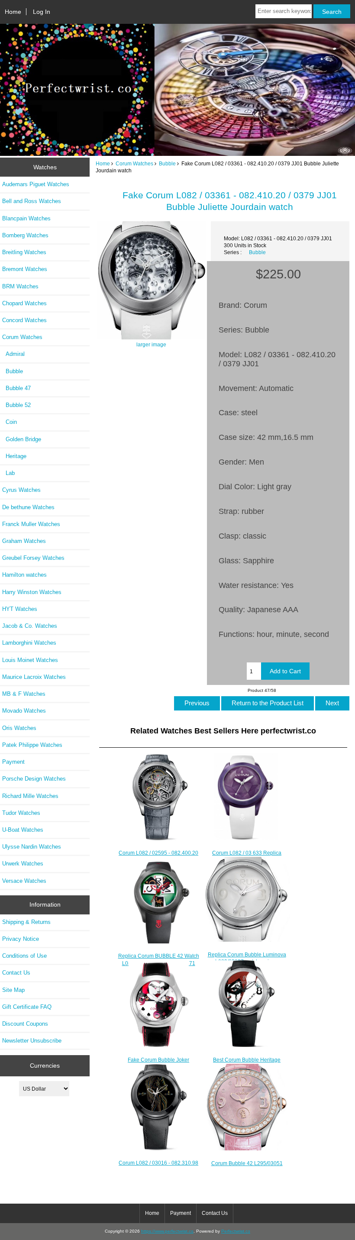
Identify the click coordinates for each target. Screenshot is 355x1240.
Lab (8, 473)
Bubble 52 (16, 405)
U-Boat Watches (22, 830)
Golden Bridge (21, 439)
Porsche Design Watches (34, 778)
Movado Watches (24, 710)
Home (13, 11)
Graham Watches (24, 541)
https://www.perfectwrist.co (167, 1231)
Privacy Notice (20, 939)
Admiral (13, 354)
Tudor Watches (21, 813)
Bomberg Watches (25, 235)
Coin (9, 422)
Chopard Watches (24, 303)
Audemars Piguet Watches (35, 184)
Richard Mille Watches (30, 796)
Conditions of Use (24, 956)
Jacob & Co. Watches (29, 626)
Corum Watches (134, 163)
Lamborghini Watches (29, 642)
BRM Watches (20, 286)
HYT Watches (19, 609)
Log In (41, 11)
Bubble (167, 163)
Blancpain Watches (26, 218)
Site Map (13, 990)
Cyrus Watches (21, 490)
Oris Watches (19, 728)
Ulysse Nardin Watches (31, 846)
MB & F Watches (23, 694)
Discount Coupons (25, 1023)
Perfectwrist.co (235, 1231)
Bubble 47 (16, 388)
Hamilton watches (24, 575)
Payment (13, 762)
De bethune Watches (28, 507)
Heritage (14, 456)
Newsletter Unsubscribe (31, 1040)
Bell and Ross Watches (31, 201)
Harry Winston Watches (31, 592)
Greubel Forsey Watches (33, 558)
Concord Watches (24, 320)
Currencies (45, 1065)
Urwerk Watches (22, 863)
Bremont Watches (24, 269)
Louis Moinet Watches (30, 660)
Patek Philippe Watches (32, 745)
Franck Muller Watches (31, 524)
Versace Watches (24, 881)
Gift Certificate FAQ (27, 1007)
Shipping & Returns (26, 922)
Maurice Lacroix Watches (34, 677)
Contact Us (16, 972)
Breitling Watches (24, 252)
